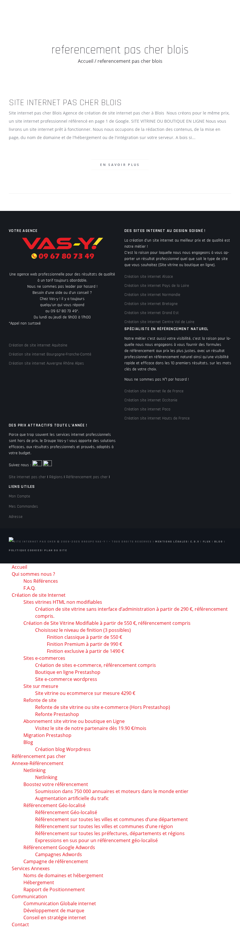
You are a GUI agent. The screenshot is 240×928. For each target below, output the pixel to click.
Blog (218, 541)
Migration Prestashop (47, 735)
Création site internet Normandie (152, 294)
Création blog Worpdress (63, 749)
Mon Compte (19, 496)
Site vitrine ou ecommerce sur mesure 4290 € (85, 693)
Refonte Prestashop (57, 714)
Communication (29, 896)
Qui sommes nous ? (33, 574)
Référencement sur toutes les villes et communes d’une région (104, 826)
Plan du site (55, 550)
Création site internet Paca (147, 409)
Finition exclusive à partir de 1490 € (85, 651)
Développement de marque (53, 910)
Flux (207, 541)
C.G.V (194, 541)
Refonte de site (39, 700)
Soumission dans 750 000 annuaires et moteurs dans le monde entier (111, 791)
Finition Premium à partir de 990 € (84, 644)
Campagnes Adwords (58, 854)
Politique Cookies (25, 550)
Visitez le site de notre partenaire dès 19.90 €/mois (90, 728)
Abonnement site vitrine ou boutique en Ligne (74, 721)
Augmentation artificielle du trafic (72, 798)
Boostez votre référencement (55, 784)
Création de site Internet (39, 595)
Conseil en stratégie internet (54, 917)
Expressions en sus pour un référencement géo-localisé (96, 840)
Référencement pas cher (87, 477)
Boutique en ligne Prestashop (67, 672)
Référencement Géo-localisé (66, 812)
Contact (20, 924)
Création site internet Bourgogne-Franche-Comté (50, 354)
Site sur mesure (40, 686)
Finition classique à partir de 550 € (84, 637)
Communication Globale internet (59, 903)
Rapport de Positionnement (54, 889)
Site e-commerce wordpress (66, 679)
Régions (56, 477)
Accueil (85, 61)
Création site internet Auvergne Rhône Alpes (46, 363)
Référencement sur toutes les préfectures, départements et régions (110, 833)
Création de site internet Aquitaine (38, 345)
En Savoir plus (120, 164)
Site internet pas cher (27, 477)
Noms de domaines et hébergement (63, 875)
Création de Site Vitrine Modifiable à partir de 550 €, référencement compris (107, 623)
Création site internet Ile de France (154, 391)
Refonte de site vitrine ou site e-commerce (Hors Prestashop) (102, 707)
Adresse (16, 516)
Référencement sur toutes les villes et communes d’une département (111, 819)
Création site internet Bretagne (151, 303)
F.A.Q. (29, 588)
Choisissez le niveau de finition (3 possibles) (83, 630)
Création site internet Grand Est (151, 312)
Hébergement (38, 882)
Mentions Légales (171, 541)
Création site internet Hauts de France (157, 418)
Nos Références (40, 581)
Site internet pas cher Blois (65, 102)
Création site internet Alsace (148, 276)
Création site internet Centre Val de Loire (159, 322)
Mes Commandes (23, 506)
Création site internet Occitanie (150, 400)
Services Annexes (31, 868)
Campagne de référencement (55, 861)
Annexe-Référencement (38, 763)
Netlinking (34, 770)
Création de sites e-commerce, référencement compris (95, 665)
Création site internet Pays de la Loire (156, 285)
